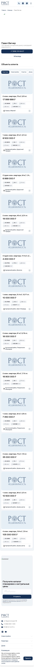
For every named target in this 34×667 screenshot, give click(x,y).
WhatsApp (17, 56)
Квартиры (5, 72)
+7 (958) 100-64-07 (17, 51)
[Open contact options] (29, 111)
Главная (4, 10)
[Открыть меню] (31, 3)
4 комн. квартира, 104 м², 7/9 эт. (15, 531)
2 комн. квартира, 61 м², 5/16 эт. (15, 333)
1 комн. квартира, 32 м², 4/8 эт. (15, 414)
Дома (30, 72)
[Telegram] (23, 3)
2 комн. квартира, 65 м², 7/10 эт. (15, 373)
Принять (28, 658)
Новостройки (15, 72)
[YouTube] (6, 632)
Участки (23, 72)
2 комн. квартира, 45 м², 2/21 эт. (15, 215)
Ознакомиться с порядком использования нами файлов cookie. (10, 661)
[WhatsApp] (27, 3)
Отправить (17, 596)
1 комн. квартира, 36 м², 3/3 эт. (15, 493)
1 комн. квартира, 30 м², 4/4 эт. (15, 135)
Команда (10, 10)
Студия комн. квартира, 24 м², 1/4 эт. (16, 176)
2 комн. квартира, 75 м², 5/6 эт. (15, 96)
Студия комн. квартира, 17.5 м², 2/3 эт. (16, 256)
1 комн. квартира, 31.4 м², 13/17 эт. (16, 294)
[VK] (2, 632)
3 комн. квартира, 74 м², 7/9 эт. (15, 454)
